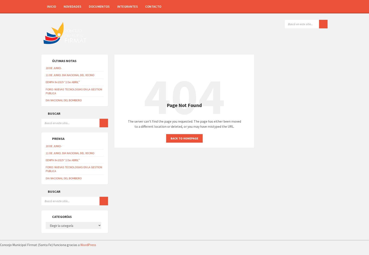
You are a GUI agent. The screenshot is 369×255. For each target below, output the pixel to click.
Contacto (153, 6)
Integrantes (127, 6)
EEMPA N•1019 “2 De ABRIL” (63, 82)
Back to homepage (184, 138)
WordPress (88, 245)
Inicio (51, 6)
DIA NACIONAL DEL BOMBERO (64, 100)
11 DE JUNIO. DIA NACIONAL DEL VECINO (70, 75)
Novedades (72, 6)
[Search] (323, 24)
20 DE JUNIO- (54, 68)
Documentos (99, 6)
